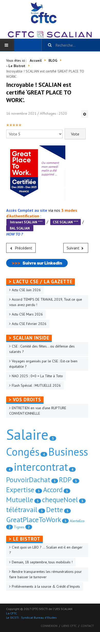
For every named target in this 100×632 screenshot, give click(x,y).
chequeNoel (60, 499)
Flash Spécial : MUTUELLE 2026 (36, 385)
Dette (54, 509)
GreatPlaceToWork (33, 519)
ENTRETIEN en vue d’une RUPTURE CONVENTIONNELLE (37, 411)
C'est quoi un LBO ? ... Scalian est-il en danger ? (46, 550)
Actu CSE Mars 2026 (27, 314)
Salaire (27, 434)
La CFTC (11, 613)
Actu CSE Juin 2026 (26, 290)
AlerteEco (77, 521)
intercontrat (41, 467)
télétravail (21, 509)
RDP (65, 479)
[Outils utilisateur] (84, 114)
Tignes (19, 527)
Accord (53, 489)
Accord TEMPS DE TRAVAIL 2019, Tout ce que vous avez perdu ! (45, 302)
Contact (87, 626)
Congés (22, 452)
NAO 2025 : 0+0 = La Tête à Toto (37, 376)
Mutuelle (19, 499)
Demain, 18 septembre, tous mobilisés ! (42, 562)
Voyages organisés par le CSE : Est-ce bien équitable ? (43, 364)
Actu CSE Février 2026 (29, 323)
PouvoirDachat (28, 479)
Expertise (20, 489)
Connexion (49, 626)
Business (68, 452)
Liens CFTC (69, 626)
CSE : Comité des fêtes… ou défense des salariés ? (42, 349)
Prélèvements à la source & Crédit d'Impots (46, 586)
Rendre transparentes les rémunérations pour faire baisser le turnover (45, 574)
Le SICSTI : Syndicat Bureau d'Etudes (31, 617)
